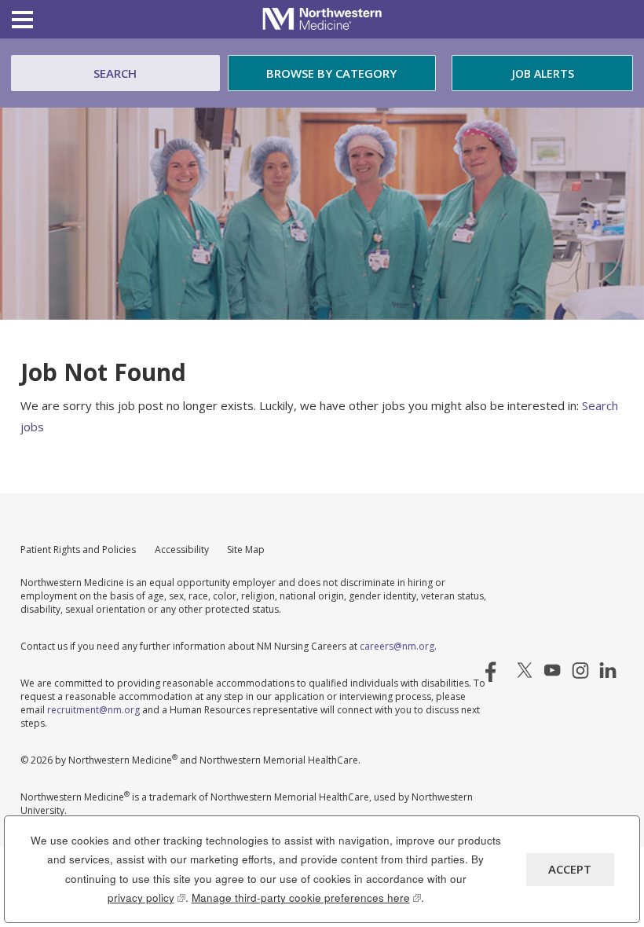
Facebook (497, 670)
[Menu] (22, 21)
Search (115, 73)
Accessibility (182, 549)
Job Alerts (542, 73)
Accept (569, 869)
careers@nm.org (397, 646)
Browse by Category (331, 73)
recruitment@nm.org (93, 709)
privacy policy (146, 897)
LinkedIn (608, 670)
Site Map (246, 549)
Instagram (580, 670)
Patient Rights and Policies (78, 549)
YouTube (552, 670)
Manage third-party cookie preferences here (306, 897)
